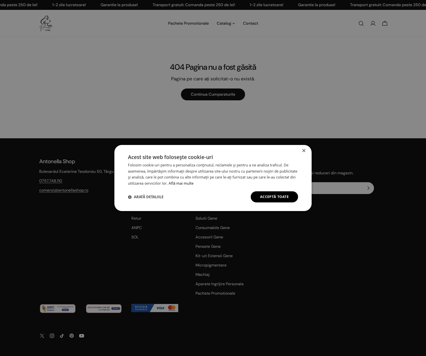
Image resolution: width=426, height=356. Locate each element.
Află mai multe (181, 183)
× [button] (303, 151)
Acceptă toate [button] (274, 196)
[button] (145, 197)
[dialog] (213, 178)
